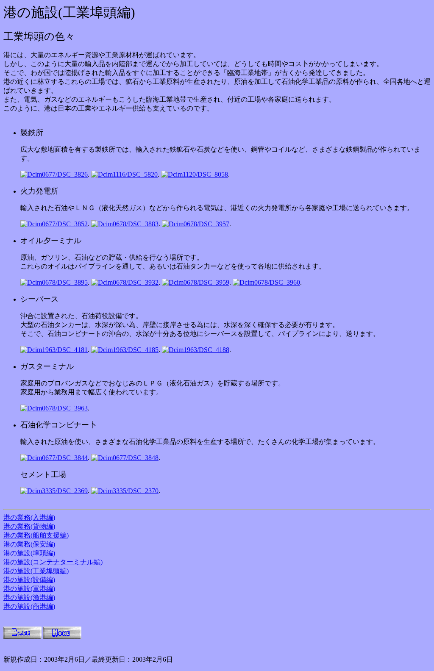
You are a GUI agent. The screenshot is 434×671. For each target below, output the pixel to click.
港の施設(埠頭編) (29, 553)
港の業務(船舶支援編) (36, 535)
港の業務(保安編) (29, 544)
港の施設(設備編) (29, 579)
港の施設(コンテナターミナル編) (53, 562)
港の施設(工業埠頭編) (36, 570)
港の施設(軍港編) (29, 588)
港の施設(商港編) (29, 606)
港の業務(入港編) (29, 517)
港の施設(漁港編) (29, 597)
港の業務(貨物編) (29, 526)
